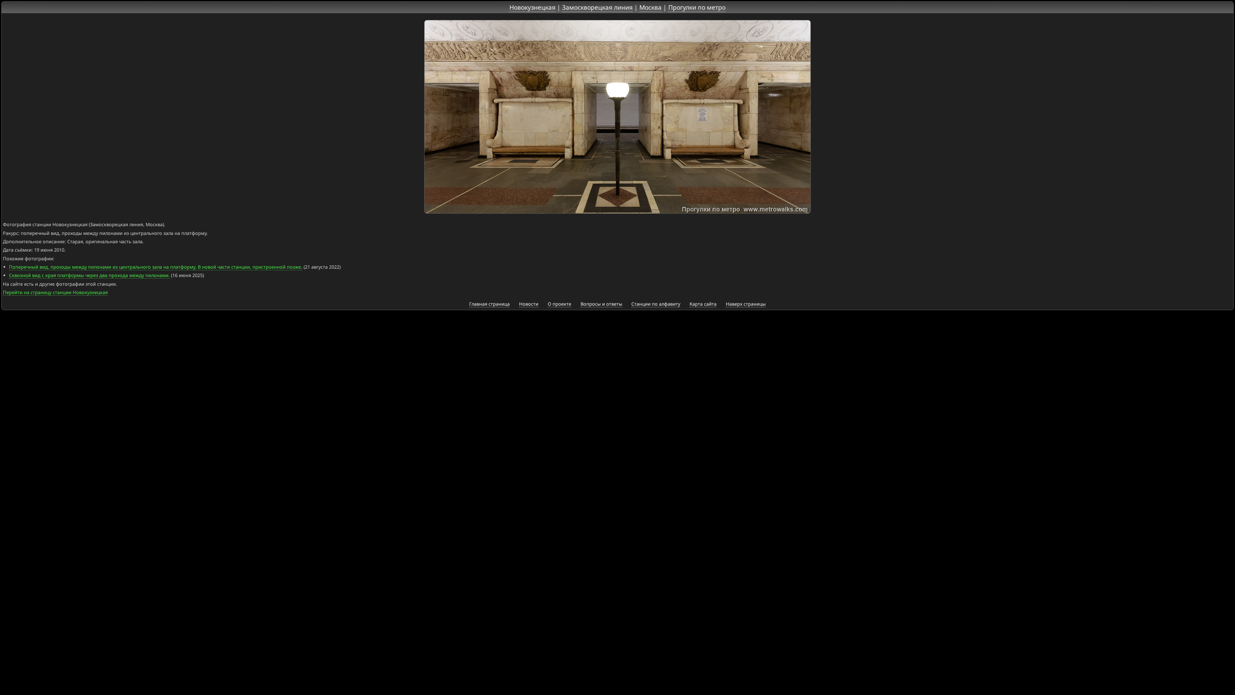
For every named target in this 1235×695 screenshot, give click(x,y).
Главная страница (489, 304)
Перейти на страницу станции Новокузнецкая (55, 292)
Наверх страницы (746, 304)
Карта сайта (703, 304)
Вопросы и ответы (601, 304)
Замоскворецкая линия (597, 7)
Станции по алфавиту (655, 304)
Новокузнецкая (532, 7)
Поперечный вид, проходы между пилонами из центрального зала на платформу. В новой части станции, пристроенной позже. (155, 267)
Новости (528, 304)
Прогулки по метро (697, 7)
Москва (650, 7)
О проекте (559, 304)
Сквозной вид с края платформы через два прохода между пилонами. (89, 275)
